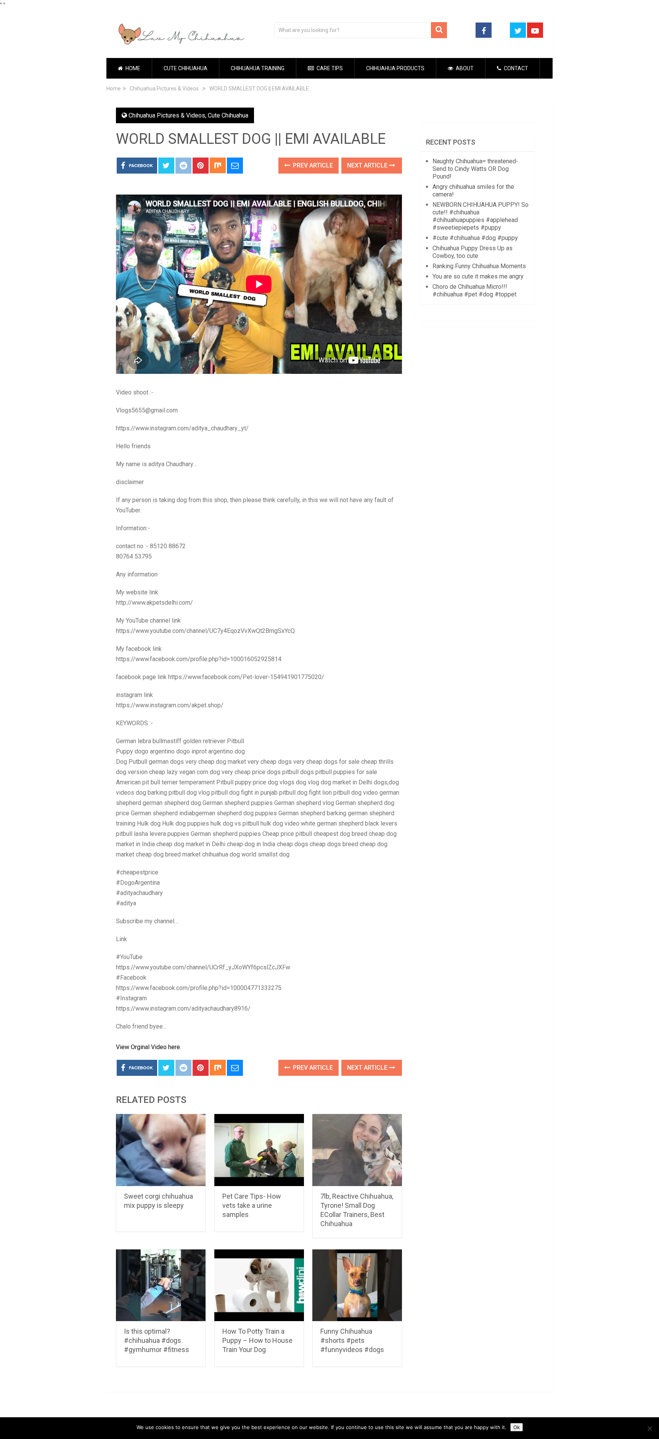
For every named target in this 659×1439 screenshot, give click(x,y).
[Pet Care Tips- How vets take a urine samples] (259, 1150)
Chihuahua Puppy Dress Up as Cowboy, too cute (472, 252)
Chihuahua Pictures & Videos (167, 115)
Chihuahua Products (395, 68)
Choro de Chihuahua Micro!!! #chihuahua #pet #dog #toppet (474, 290)
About (464, 68)
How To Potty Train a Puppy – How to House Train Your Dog (257, 1340)
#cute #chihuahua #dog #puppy (475, 237)
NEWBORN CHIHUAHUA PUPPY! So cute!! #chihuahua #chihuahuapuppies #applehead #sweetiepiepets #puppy (480, 216)
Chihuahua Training (257, 68)
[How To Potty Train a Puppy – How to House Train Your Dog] (259, 1285)
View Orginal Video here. (148, 1047)
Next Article (368, 165)
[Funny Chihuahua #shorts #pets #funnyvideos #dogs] (357, 1285)
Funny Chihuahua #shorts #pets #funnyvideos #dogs (352, 1340)
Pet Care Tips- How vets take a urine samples (251, 1205)
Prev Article (312, 165)
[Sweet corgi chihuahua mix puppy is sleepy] (161, 1150)
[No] (649, 1428)
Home (132, 68)
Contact (515, 68)
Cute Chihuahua (185, 68)
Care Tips (329, 68)
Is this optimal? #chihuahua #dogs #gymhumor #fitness (156, 1340)
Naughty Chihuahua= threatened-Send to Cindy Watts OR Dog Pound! (475, 169)
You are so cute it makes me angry (478, 276)
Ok (516, 1427)
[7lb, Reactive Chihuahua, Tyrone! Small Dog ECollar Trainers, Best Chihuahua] (357, 1150)
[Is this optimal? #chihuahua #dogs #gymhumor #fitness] (161, 1285)
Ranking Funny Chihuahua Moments (479, 266)
